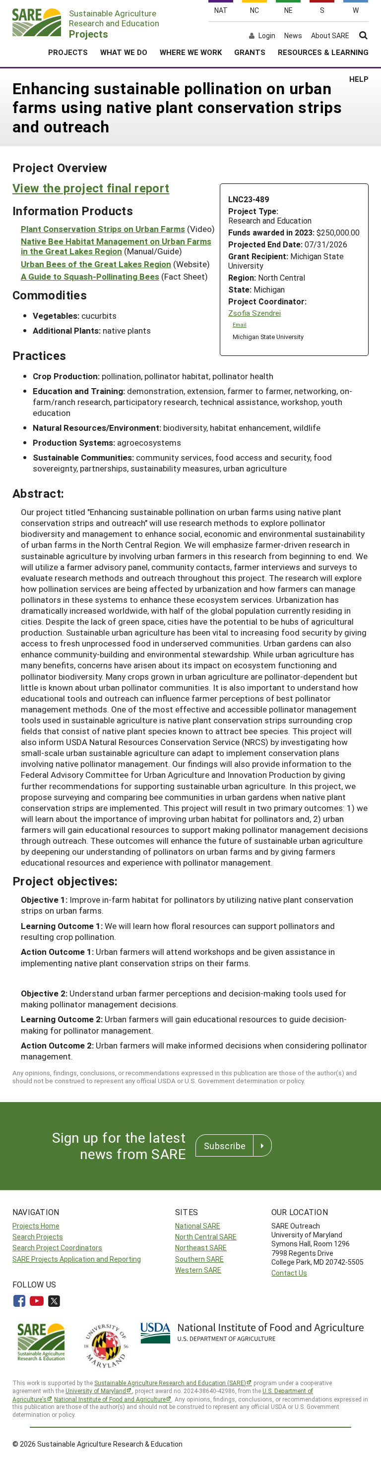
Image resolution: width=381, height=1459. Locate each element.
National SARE (197, 1225)
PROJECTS (68, 52)
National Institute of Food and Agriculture (110, 1399)
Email (240, 324)
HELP (359, 79)
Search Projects (37, 1236)
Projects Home (36, 1225)
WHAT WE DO (123, 52)
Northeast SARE (201, 1247)
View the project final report (90, 188)
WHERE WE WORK (191, 52)
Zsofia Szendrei (254, 313)
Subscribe (225, 1146)
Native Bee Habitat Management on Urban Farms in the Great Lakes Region (116, 246)
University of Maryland (95, 1391)
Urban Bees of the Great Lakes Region (96, 264)
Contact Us (289, 1273)
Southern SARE (199, 1259)
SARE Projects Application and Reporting (76, 1259)
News (293, 35)
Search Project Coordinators (57, 1247)
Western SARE (198, 1270)
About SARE (330, 35)
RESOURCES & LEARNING (323, 52)
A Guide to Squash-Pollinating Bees (90, 276)
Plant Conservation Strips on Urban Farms (103, 228)
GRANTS (249, 52)
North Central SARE (206, 1236)
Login (266, 35)
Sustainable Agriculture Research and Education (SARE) (170, 1383)
